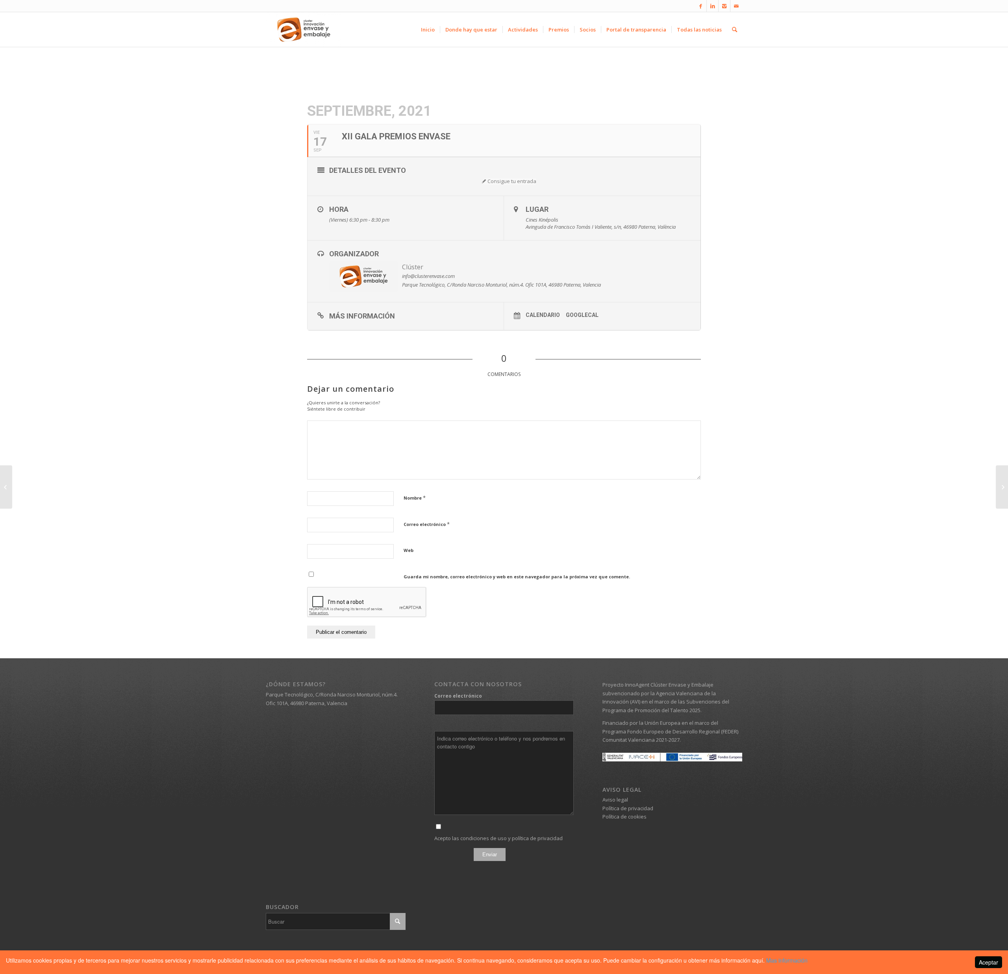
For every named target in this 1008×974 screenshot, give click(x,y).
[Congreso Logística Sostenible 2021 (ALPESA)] (6, 487)
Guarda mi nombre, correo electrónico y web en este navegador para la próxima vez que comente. (517, 577)
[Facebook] (700, 6)
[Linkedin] (712, 6)
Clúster (412, 267)
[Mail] (736, 6)
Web (408, 550)
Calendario (543, 315)
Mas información (787, 960)
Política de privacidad (627, 808)
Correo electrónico (427, 524)
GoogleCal (582, 315)
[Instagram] (724, 6)
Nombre (415, 497)
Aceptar (988, 962)
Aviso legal (615, 799)
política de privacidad (537, 838)
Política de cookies (624, 816)
